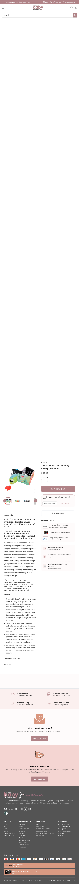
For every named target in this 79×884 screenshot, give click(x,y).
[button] (4, 8)
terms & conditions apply (55, 568)
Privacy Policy (23, 842)
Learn (5, 829)
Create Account (24, 829)
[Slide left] (4, 500)
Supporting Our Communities (45, 833)
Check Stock (64, 503)
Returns (21, 833)
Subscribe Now (39, 738)
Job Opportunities (41, 831)
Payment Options (63, 824)
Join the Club (39, 779)
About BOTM (40, 821)
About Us (38, 824)
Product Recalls (24, 845)
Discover (7, 821)
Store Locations (9, 835)
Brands (6, 831)
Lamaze (44, 462)
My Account (22, 824)
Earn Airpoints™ (17, 866)
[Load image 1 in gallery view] (8, 501)
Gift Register (62, 829)
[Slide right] (35, 500)
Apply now (15, 873)
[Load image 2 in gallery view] (17, 501)
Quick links (62, 821)
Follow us (8, 809)
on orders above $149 (54, 549)
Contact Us (22, 835)
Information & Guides (64, 831)
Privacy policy (70, 880)
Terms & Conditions (25, 840)
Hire (5, 826)
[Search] (75, 15)
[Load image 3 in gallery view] (26, 501)
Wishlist (21, 826)
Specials (61, 833)
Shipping (22, 831)
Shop (6, 824)
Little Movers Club (9, 833)
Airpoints (22, 838)
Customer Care (25, 821)
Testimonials (40, 835)
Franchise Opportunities (43, 829)
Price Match (22, 847)
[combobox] (39, 15)
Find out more (51, 559)
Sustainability (40, 826)
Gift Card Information (64, 826)
